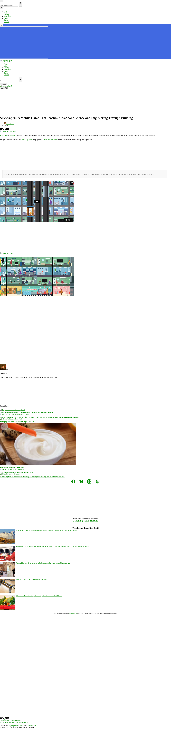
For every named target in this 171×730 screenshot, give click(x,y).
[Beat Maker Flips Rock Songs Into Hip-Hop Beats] (12, 469)
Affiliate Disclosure (22, 722)
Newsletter (7, 69)
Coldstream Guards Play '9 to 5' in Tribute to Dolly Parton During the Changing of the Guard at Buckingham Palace (52, 546)
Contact (6, 75)
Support (6, 73)
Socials (6, 71)
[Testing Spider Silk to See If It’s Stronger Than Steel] (11, 419)
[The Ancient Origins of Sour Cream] (38, 465)
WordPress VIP (31, 726)
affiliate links (73, 613)
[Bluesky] (3, 129)
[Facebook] (1, 129)
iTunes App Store (26, 140)
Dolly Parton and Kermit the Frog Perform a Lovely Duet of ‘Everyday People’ (26, 412)
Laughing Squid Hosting (85, 520)
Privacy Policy (4, 720)
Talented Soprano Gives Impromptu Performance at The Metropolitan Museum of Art (43, 563)
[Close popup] (1, 25)
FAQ (5, 66)
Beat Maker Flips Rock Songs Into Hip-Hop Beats (16, 472)
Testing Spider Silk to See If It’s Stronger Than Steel (17, 422)
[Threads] (6, 129)
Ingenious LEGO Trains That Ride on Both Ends (31, 579)
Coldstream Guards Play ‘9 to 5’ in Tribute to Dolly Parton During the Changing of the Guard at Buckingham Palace (39, 417)
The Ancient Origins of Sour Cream (12, 467)
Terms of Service (15, 720)
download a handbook (50, 140)
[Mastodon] (8, 719)
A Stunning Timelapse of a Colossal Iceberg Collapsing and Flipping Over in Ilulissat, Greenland (32, 477)
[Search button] (20, 79)
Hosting (6, 67)
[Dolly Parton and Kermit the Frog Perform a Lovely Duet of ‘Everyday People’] (12, 410)
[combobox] (9, 81)
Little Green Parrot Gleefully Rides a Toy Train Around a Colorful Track (39, 596)
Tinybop (12, 135)
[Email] (8, 129)
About (6, 64)
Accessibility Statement (7, 722)
